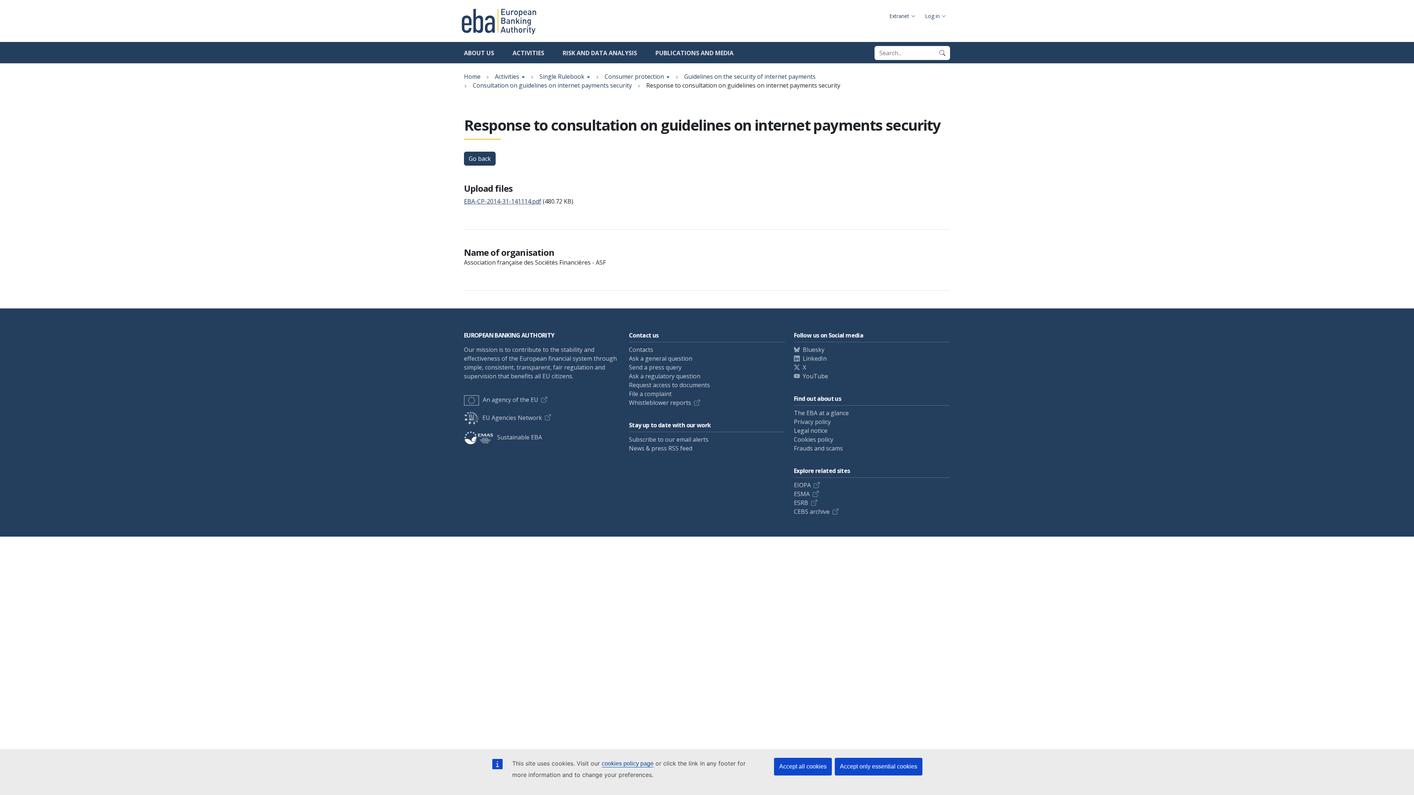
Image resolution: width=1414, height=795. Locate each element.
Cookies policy (813, 439)
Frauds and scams (818, 448)
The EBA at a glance (821, 413)
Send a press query (655, 367)
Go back (480, 159)
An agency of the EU (510, 400)
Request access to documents (669, 385)
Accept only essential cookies (878, 766)
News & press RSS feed (660, 448)
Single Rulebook (561, 77)
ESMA (802, 494)
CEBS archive (812, 512)
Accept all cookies (803, 766)
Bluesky (813, 350)
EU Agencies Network (512, 418)
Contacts (641, 350)
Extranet (899, 16)
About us (479, 53)
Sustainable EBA (519, 437)
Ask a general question (660, 358)
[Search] (942, 53)
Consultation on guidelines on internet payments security (552, 85)
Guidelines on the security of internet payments (750, 77)
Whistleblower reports (660, 403)
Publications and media (694, 53)
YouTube (815, 376)
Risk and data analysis (600, 53)
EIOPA (802, 485)
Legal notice (810, 431)
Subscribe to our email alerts (668, 439)
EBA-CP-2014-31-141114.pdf (502, 201)
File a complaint (650, 394)
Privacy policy (812, 422)
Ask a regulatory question (664, 376)
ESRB (801, 503)
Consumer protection (634, 77)
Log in (932, 16)
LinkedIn (815, 358)
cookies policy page (628, 763)
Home (472, 77)
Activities (528, 53)
